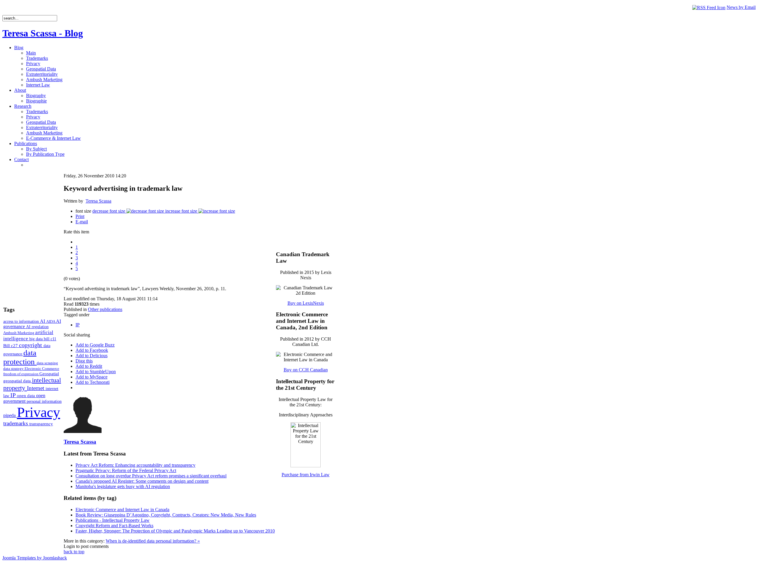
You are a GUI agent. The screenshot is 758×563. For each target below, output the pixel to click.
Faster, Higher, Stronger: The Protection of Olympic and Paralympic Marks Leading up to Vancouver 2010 (175, 530)
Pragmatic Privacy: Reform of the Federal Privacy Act (126, 470)
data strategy (14, 368)
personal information (44, 401)
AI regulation (37, 326)
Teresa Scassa (98, 200)
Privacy (38, 412)
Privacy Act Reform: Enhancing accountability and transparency (135, 465)
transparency (41, 423)
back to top (74, 551)
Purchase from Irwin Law (306, 474)
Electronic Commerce (42, 368)
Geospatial (49, 373)
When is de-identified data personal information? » (153, 540)
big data (36, 339)
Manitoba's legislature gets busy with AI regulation (123, 486)
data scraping (47, 363)
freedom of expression (21, 374)
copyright (31, 345)
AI (43, 321)
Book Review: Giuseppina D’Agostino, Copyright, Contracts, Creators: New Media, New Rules (166, 514)
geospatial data (17, 380)
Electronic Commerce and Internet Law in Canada (122, 509)
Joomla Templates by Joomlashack (34, 557)
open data (26, 395)
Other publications (105, 309)
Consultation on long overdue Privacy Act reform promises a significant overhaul (151, 475)
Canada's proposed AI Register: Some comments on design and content (142, 481)
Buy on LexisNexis (306, 303)
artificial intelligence (28, 335)
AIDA (51, 321)
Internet (36, 388)
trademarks (16, 423)
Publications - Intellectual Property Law (113, 520)
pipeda (10, 415)
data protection (20, 357)
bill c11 (50, 339)
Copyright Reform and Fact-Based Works (114, 525)
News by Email (741, 7)
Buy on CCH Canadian (306, 369)
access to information (21, 321)
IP (13, 395)
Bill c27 (11, 345)
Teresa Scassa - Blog (42, 33)
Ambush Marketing (19, 333)
